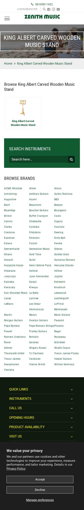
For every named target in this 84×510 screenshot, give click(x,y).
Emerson (34, 237)
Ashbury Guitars (39, 193)
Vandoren (35, 358)
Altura (58, 188)
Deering (58, 232)
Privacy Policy (16, 468)
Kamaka (9, 281)
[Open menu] (7, 18)
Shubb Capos (62, 347)
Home (8, 63)
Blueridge (9, 210)
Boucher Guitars (38, 210)
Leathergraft (61, 298)
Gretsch (8, 259)
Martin (8, 314)
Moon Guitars (62, 314)
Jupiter (58, 276)
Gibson (58, 248)
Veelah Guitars (63, 358)
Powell (8, 331)
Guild (32, 259)
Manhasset (60, 309)
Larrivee (34, 298)
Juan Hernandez (39, 276)
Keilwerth (59, 281)
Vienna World (37, 364)
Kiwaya (33, 287)
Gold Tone (35, 254)
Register (31, 9)
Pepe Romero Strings (41, 325)
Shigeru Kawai (37, 347)
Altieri (32, 188)
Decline (40, 490)
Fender (58, 243)
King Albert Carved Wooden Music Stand (23, 123)
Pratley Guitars (38, 331)
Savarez (34, 342)
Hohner (33, 270)
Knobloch (60, 287)
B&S (56, 199)
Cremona (9, 232)
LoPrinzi (59, 303)
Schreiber (59, 342)
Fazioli (33, 243)
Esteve (8, 243)
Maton (33, 314)
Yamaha (9, 369)
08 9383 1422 (44, 4)
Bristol (8, 215)
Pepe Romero (12, 325)
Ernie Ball (59, 237)
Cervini (8, 221)
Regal (57, 331)
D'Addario (35, 232)
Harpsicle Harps (13, 265)
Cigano (58, 221)
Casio (57, 215)
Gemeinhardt (12, 248)
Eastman (9, 237)
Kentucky (9, 287)
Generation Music (39, 248)
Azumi (33, 199)
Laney (7, 298)
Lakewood (60, 292)
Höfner (58, 270)
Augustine (10, 199)
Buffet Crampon (38, 215)
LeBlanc (8, 303)
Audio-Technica (63, 193)
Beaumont (35, 204)
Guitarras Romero (64, 259)
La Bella (34, 292)
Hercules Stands (64, 265)
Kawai (33, 281)
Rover (7, 342)
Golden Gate (61, 254)
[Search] (44, 9)
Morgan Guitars (13, 320)
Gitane (8, 254)
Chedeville (35, 221)
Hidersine (9, 270)
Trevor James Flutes (66, 353)
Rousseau (60, 336)
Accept (40, 479)
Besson (58, 204)
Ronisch (34, 336)
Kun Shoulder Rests (15, 292)
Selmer (8, 347)
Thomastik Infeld (14, 353)
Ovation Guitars (38, 320)
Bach (7, 204)
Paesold (59, 320)
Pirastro (59, 325)
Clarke (8, 226)
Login (21, 9)
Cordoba (34, 226)
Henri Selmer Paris (40, 265)
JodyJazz (10, 276)
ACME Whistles (13, 188)
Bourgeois (60, 210)
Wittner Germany (64, 364)
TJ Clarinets (36, 353)
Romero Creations (14, 336)
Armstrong (10, 193)
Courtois (59, 226)
